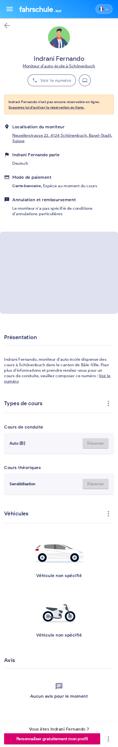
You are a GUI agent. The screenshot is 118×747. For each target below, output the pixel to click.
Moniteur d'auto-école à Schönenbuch (59, 66)
